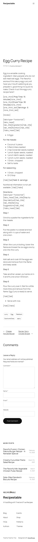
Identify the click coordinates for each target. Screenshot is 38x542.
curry (6, 314)
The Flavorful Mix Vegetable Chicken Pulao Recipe (15, 470)
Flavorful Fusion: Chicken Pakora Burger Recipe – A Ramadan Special (14, 451)
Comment (7, 366)
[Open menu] (33, 3)
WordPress (31, 538)
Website (5, 410)
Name (5, 391)
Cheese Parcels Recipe (8, 332)
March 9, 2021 (32, 470)
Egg (12, 314)
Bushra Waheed (15, 66)
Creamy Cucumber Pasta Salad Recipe (14, 461)
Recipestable (9, 3)
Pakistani (19, 314)
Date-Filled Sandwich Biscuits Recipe (12, 478)
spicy (19, 318)
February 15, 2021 (32, 478)
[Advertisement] (19, 33)
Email (5, 400)
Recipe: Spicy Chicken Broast (24, 332)
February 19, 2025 (32, 451)
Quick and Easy (9, 318)
